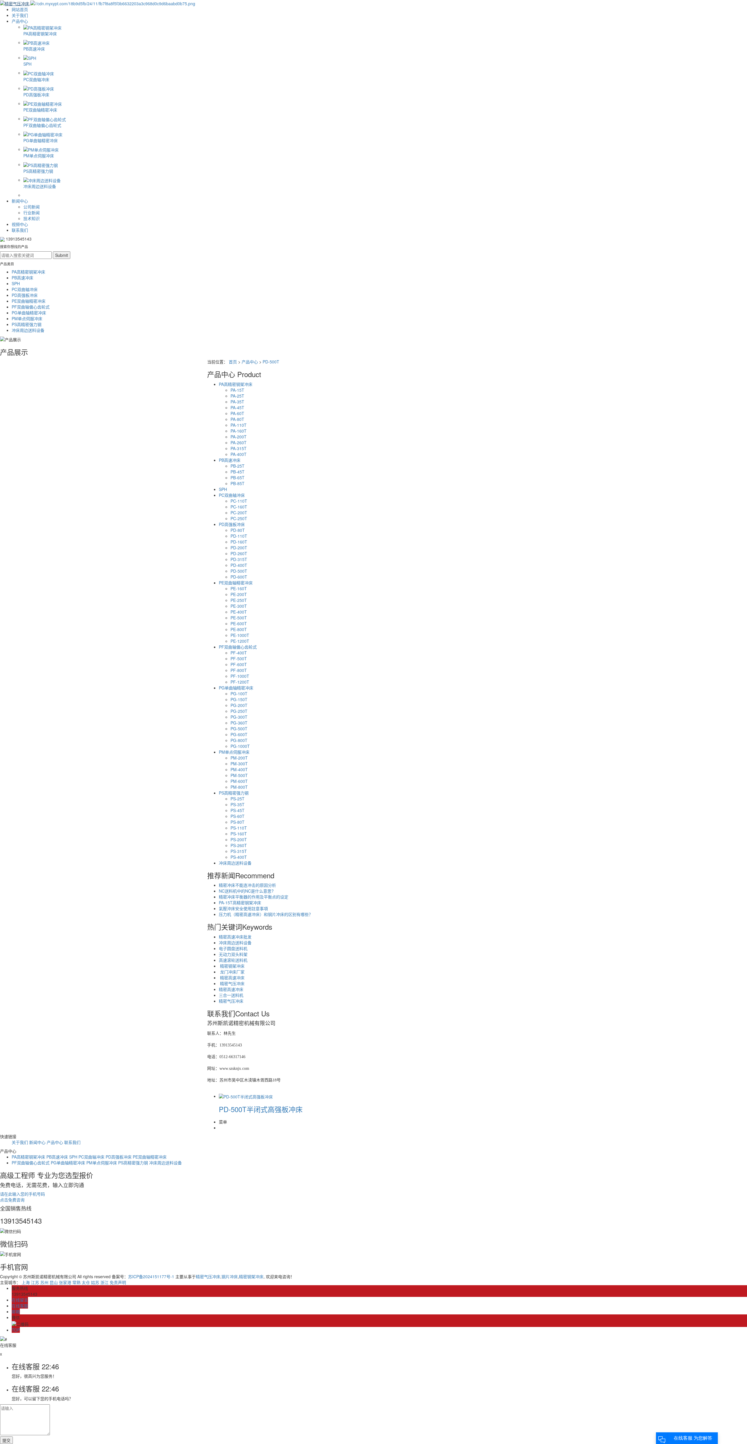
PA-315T (239, 448)
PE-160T (239, 588)
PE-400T (239, 612)
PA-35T (237, 402)
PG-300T (239, 717)
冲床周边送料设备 (28, 330)
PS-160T (239, 834)
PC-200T (239, 512)
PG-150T (239, 699)
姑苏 (95, 1282)
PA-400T (239, 454)
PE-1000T (240, 635)
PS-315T (239, 851)
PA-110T (239, 425)
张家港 (65, 1282)
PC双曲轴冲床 (25, 289)
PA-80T (237, 419)
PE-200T (239, 594)
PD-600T (239, 577)
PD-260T (239, 553)
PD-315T (239, 559)
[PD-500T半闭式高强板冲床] (246, 1096)
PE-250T (239, 600)
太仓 (86, 1282)
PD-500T (271, 362)
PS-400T (239, 857)
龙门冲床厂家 (232, 972)
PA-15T (237, 390)
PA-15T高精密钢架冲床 (240, 902)
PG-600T (239, 734)
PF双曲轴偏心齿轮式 (31, 307)
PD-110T (239, 536)
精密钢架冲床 (232, 966)
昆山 (54, 1282)
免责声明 (118, 1282)
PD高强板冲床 (25, 295)
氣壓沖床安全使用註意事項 (243, 908)
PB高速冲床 (22, 278)
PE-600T (239, 623)
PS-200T (239, 839)
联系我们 (20, 230)
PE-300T (239, 606)
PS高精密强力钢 (26, 324)
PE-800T (239, 629)
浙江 (104, 1282)
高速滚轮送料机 (233, 960)
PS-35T (238, 804)
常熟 (76, 1282)
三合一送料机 (231, 995)
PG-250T (239, 711)
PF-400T (239, 653)
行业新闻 (31, 212)
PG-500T (239, 728)
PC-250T (239, 518)
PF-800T (239, 670)
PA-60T (237, 413)
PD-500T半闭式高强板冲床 (261, 1109)
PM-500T (239, 775)
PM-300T (239, 764)
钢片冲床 (229, 1276)
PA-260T (239, 442)
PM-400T (239, 769)
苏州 (44, 1282)
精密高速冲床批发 (235, 937)
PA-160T (239, 431)
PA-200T (239, 437)
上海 (26, 1282)
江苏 (35, 1282)
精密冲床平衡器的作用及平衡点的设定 (253, 897)
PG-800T (239, 740)
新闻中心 (20, 201)
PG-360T (239, 723)
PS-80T (238, 822)
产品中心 (20, 21)
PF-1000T (240, 676)
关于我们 (20, 15)
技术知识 (31, 218)
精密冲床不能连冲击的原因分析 (247, 885)
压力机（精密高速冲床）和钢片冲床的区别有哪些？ (266, 914)
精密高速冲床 (232, 977)
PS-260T (239, 845)
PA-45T (237, 407)
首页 (233, 362)
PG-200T (239, 705)
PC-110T (239, 501)
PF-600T (239, 664)
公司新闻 (31, 207)
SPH (16, 283)
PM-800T (239, 787)
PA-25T (237, 396)
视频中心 (20, 224)
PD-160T (239, 542)
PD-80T (238, 530)
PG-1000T (240, 746)
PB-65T (238, 477)
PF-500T (239, 658)
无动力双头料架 (233, 954)
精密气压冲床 (232, 983)
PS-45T (238, 810)
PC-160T (239, 507)
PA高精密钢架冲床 (28, 272)
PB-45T (238, 472)
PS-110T (239, 828)
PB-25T (238, 466)
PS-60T (238, 816)
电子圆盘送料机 (233, 948)
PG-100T (239, 693)
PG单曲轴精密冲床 (29, 313)
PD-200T (239, 548)
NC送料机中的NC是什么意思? (246, 891)
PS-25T (238, 799)
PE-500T (239, 618)
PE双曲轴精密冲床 (29, 301)
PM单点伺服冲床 (27, 318)
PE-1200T (240, 641)
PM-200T (239, 758)
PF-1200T (240, 682)
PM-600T (239, 781)
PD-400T (239, 565)
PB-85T (238, 483)
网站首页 (20, 9)
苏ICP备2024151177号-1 (151, 1276)
